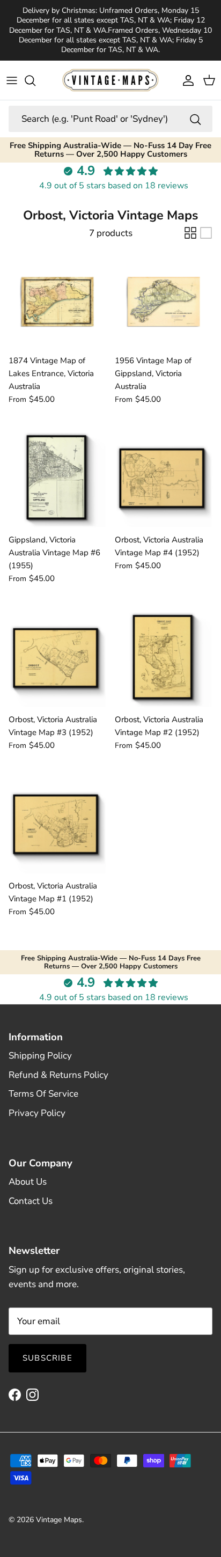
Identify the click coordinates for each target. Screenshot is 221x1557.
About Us (28, 1182)
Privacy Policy (37, 1113)
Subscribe (47, 1358)
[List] (206, 232)
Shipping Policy (40, 1055)
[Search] (35, 80)
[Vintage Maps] (110, 80)
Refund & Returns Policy (58, 1075)
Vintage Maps (59, 1520)
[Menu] (12, 80)
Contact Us (31, 1201)
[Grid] (190, 232)
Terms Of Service (43, 1094)
